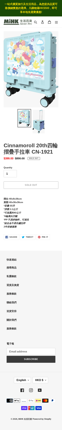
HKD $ (39, 380)
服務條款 (12, 293)
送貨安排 (12, 311)
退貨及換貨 (13, 285)
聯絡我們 (12, 302)
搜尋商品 (12, 267)
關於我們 (12, 319)
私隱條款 (12, 276)
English (21, 380)
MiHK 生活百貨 (25, 419)
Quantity (8, 167)
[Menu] (56, 22)
